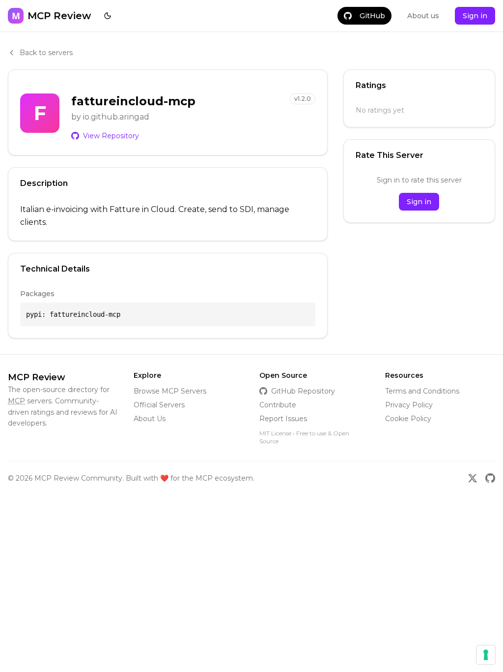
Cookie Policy (408, 418)
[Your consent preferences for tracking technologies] (485, 654)
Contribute (277, 404)
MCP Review (36, 377)
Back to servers (46, 52)
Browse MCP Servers (170, 391)
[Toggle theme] (107, 16)
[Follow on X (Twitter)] (472, 478)
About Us (150, 418)
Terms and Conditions (422, 391)
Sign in (475, 15)
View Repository (111, 135)
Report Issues (283, 418)
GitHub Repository (303, 391)
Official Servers (159, 404)
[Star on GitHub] (490, 478)
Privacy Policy (409, 404)
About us (423, 15)
